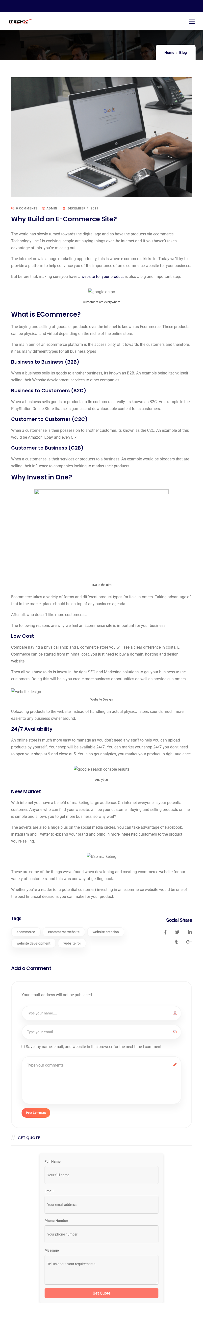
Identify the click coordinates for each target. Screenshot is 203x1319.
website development (34, 943)
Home (169, 52)
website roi (72, 943)
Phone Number (56, 1221)
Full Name (53, 1161)
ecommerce (26, 932)
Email (49, 1191)
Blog (183, 52)
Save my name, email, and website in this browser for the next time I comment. (94, 1046)
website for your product (102, 276)
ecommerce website (64, 932)
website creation (106, 932)
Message (52, 1250)
